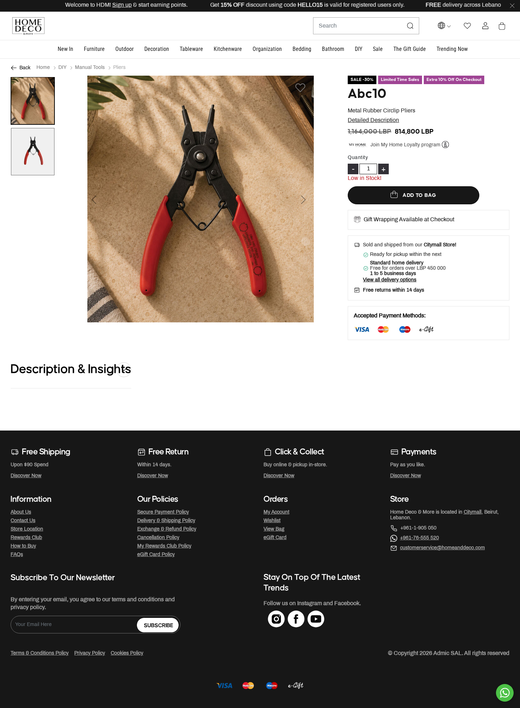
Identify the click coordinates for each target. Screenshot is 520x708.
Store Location (27, 529)
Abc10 (367, 94)
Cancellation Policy (158, 538)
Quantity (358, 158)
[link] (452, 49)
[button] (65, 49)
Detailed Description (373, 120)
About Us (21, 512)
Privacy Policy (89, 653)
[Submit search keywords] (410, 25)
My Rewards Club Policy (164, 546)
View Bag (274, 529)
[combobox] (366, 25)
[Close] (512, 6)
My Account (276, 512)
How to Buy (23, 546)
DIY (62, 67)
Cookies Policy (127, 653)
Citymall (472, 512)
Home (43, 67)
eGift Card (275, 538)
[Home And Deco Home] (28, 26)
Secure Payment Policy (163, 512)
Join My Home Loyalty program (405, 144)
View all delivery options (389, 280)
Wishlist (272, 521)
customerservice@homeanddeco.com (442, 548)
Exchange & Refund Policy (166, 529)
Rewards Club (26, 538)
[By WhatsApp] (505, 693)
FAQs (17, 554)
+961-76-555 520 (419, 538)
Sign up (105, 5)
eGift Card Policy (156, 554)
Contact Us (23, 521)
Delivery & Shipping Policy (166, 521)
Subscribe (158, 625)
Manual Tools (90, 67)
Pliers (119, 67)
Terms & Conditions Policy (40, 653)
